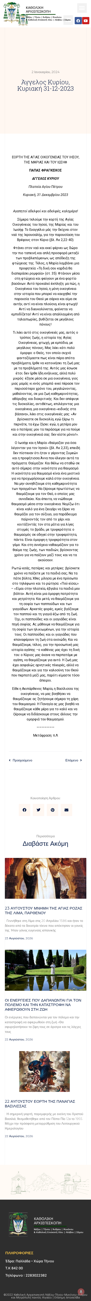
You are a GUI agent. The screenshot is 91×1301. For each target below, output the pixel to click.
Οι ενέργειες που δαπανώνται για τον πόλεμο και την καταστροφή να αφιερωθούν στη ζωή (43, 1005)
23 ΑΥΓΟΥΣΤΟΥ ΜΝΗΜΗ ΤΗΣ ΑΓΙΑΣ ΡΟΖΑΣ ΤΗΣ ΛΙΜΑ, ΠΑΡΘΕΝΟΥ (43, 910)
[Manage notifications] (81, 1291)
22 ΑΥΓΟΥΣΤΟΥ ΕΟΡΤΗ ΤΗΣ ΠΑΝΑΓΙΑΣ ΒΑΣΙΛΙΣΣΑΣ (40, 1103)
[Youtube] (85, 20)
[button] (82, 8)
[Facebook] (78, 20)
